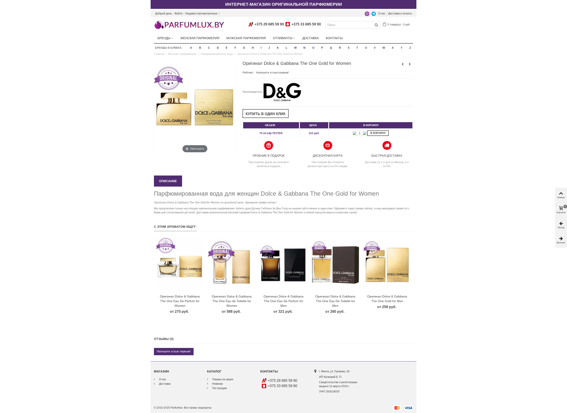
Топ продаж (219, 388)
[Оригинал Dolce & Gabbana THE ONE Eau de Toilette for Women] (231, 265)
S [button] (349, 47)
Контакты (334, 38)
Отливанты (282, 38)
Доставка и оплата (400, 13)
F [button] (235, 47)
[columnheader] (271, 125)
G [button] (244, 47)
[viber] (367, 13)
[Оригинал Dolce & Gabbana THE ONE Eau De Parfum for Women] (180, 265)
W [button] (384, 47)
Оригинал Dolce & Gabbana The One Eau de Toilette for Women (232, 301)
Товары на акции (222, 379)
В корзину (378, 133)
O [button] (313, 47)
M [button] (295, 47)
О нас (381, 13)
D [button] (218, 47)
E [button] (226, 47)
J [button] (269, 47)
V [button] (375, 47)
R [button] (340, 47)
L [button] (286, 47)
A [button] (191, 47)
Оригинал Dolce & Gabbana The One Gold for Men (387, 299)
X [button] (393, 47)
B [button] (200, 47)
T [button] (357, 47)
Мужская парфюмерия (246, 38)
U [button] (366, 47)
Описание (168, 181)
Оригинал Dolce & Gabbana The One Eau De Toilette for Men (335, 301)
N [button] (304, 47)
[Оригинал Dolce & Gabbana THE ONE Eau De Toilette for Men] (335, 265)
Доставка (310, 38)
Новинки (217, 383)
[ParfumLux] (189, 24)
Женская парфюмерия (199, 38)
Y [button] (401, 47)
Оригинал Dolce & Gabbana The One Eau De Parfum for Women (180, 301)
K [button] (278, 47)
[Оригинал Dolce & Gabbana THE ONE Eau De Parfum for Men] (283, 265)
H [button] (253, 47)
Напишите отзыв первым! (272, 72)
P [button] (322, 47)
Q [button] (331, 47)
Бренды (163, 38)
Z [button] (410, 47)
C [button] (209, 47)
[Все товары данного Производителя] (282, 91)
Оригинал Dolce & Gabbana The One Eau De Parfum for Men (283, 301)
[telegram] (373, 13)
